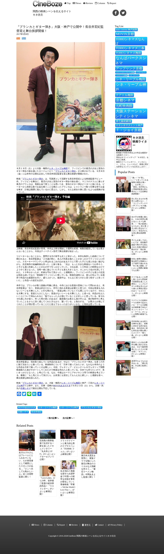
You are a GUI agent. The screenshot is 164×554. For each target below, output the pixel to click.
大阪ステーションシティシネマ (130, 113)
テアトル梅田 (124, 95)
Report (24, 38)
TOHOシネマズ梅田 (128, 52)
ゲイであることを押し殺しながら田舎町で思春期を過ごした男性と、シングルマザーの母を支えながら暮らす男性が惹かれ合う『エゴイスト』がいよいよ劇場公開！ (139, 286)
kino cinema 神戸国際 (126, 29)
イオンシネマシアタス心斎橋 (125, 72)
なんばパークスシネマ (130, 60)
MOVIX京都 (125, 34)
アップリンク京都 (129, 68)
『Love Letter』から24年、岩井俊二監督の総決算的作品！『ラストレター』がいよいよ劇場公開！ (47, 486)
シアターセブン (141, 72)
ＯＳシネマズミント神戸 (129, 125)
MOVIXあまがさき (62, 386)
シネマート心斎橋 (121, 75)
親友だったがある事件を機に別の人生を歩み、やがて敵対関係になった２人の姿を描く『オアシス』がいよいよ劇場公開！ (139, 349)
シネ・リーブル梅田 (58, 168)
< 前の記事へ (53, 418)
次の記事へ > (69, 418)
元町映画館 (124, 106)
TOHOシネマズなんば (130, 41)
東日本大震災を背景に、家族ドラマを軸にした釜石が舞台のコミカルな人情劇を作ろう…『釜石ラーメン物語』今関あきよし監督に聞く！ (88, 466)
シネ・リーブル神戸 (69, 407)
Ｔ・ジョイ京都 (128, 130)
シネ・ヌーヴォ (134, 75)
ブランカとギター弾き (65, 171)
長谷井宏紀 (36, 412)
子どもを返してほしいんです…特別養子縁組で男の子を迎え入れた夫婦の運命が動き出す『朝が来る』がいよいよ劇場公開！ (139, 247)
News (18, 38)
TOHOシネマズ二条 (130, 48)
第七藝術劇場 (123, 121)
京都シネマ (25, 388)
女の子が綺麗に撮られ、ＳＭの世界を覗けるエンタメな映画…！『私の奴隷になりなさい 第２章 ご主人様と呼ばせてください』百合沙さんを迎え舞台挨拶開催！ (140, 226)
